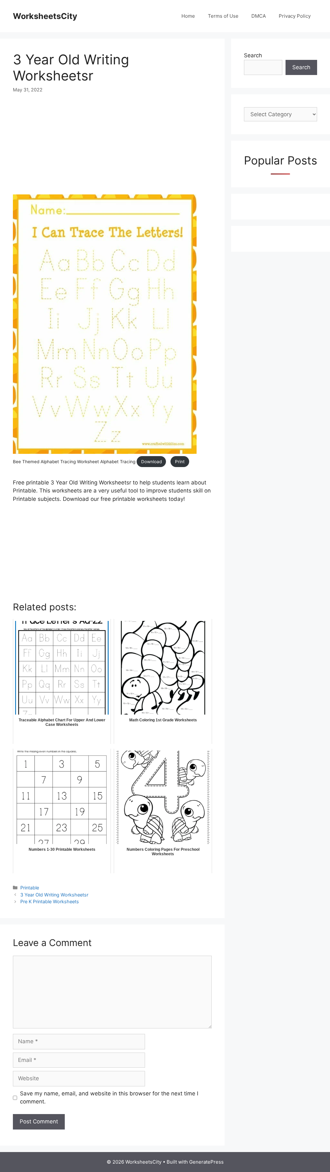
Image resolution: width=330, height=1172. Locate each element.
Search (253, 55)
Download (151, 461)
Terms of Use (223, 16)
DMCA (258, 16)
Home (188, 16)
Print (180, 461)
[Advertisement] (112, 149)
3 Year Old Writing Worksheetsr (54, 894)
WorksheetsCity (45, 16)
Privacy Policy (295, 16)
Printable (29, 887)
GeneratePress (206, 1162)
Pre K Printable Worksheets (49, 901)
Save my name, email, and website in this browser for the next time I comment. (109, 1097)
